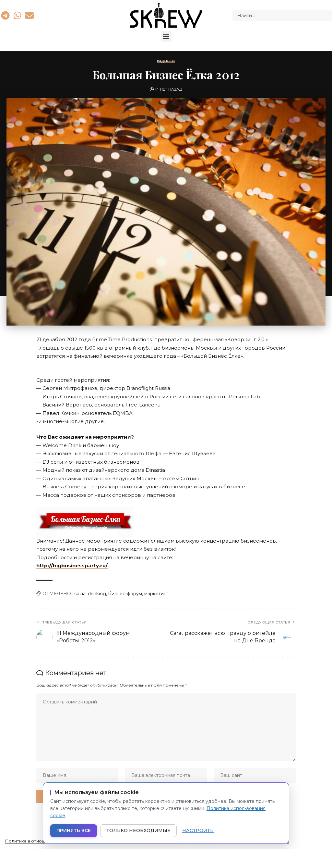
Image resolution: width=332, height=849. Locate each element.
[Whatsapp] (17, 15)
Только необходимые (138, 830)
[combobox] (282, 15)
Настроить (198, 830)
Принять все (73, 830)
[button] (166, 36)
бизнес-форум (125, 594)
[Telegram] (5, 15)
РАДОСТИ (166, 61)
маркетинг (156, 594)
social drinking (90, 594)
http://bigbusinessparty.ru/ (72, 565)
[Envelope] (29, 15)
